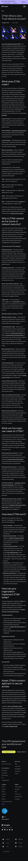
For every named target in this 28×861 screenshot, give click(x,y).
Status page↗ (6, 851)
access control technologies (15, 459)
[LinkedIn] (7, 829)
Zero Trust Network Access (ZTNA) (11, 44)
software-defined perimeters (16, 626)
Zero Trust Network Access (15, 706)
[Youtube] (9, 829)
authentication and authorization (15, 335)
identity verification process (16, 538)
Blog (3, 10)
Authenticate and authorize (19, 130)
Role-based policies (12, 552)
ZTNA (21, 601)
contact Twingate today (11, 726)
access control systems (17, 213)
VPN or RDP (16, 301)
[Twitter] (2, 829)
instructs (21, 201)
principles (4, 115)
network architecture (16, 333)
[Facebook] (4, 829)
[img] (5, 6)
